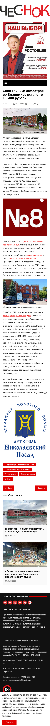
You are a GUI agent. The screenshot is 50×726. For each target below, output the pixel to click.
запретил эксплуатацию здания (21, 258)
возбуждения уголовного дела (17, 315)
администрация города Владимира (20, 465)
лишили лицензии (33, 255)
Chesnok (8, 104)
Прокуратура (12, 474)
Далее (40, 488)
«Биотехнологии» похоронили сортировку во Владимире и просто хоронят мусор (22, 574)
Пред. (9, 488)
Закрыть (9, 722)
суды (9, 479)
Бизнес (30, 104)
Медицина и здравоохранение (18, 469)
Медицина (38, 104)
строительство (29, 474)
